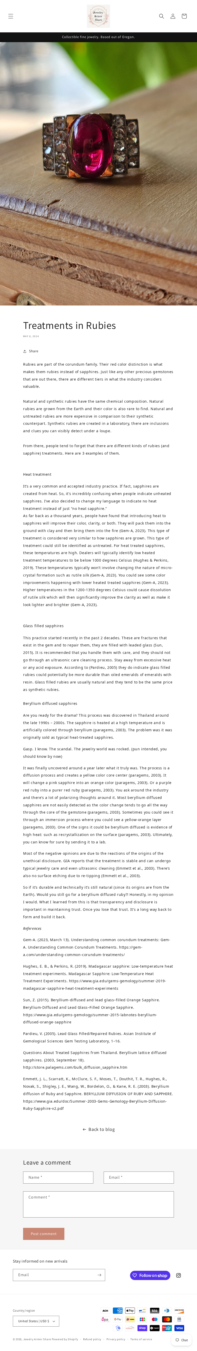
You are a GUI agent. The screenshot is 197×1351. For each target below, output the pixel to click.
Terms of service (141, 1339)
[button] (10, 16)
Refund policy (92, 1339)
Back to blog (101, 1129)
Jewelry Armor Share (37, 1339)
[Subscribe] (99, 1275)
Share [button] (33, 351)
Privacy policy (115, 1339)
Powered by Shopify (65, 1339)
